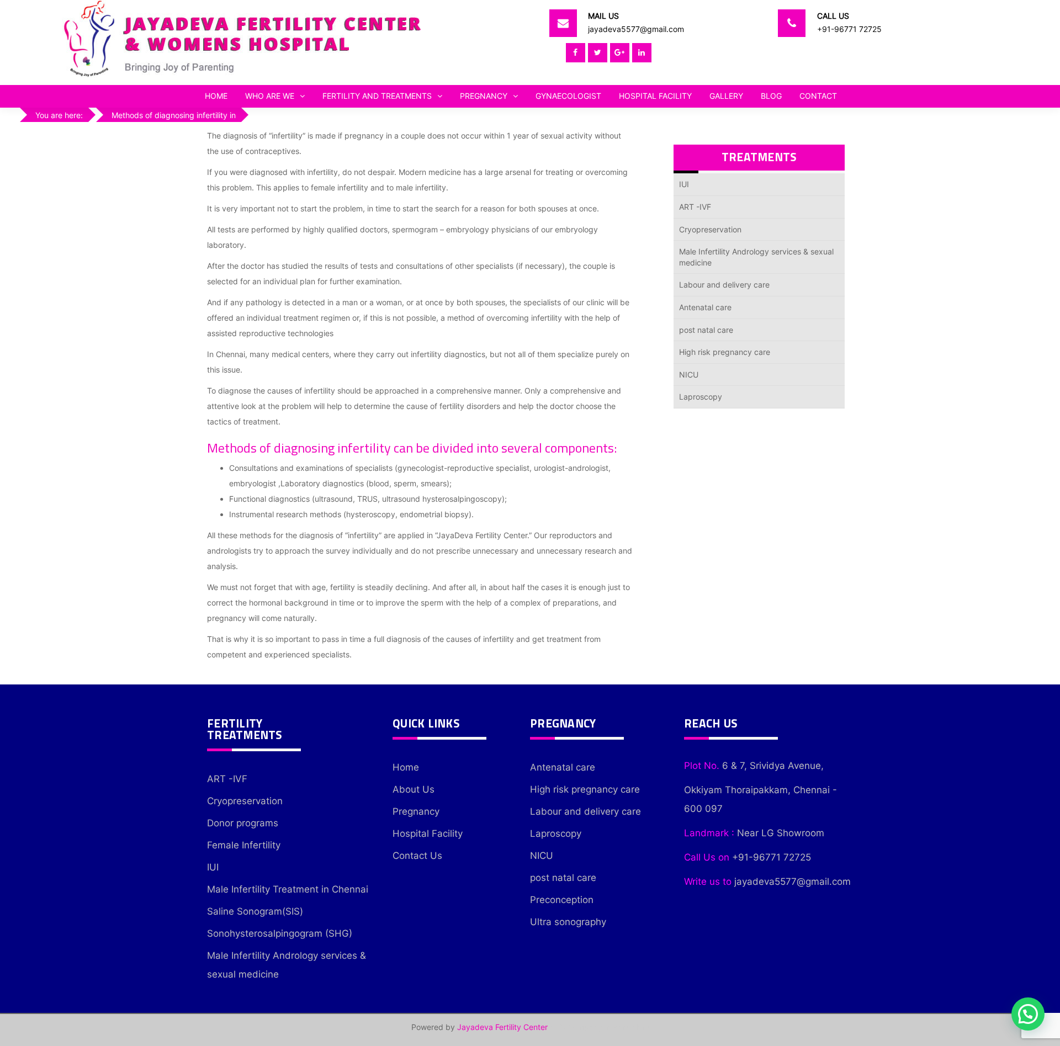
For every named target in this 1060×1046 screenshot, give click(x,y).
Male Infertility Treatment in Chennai (287, 889)
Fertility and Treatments (377, 95)
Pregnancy (483, 95)
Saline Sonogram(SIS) (255, 911)
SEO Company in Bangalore (599, 1027)
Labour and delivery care (724, 284)
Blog (771, 95)
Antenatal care (705, 307)
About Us (413, 789)
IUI (684, 184)
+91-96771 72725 (849, 29)
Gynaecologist (568, 95)
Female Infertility (243, 845)
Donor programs (242, 823)
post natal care (706, 329)
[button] (1028, 1014)
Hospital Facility (655, 95)
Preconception (561, 899)
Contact (818, 95)
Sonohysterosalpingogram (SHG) (279, 933)
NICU (688, 374)
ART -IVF (695, 206)
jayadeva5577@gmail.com (636, 29)
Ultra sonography (568, 921)
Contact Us (417, 855)
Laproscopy (700, 396)
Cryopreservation (710, 229)
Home (216, 95)
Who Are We (269, 95)
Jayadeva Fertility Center (502, 1027)
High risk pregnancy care (724, 352)
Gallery (726, 95)
